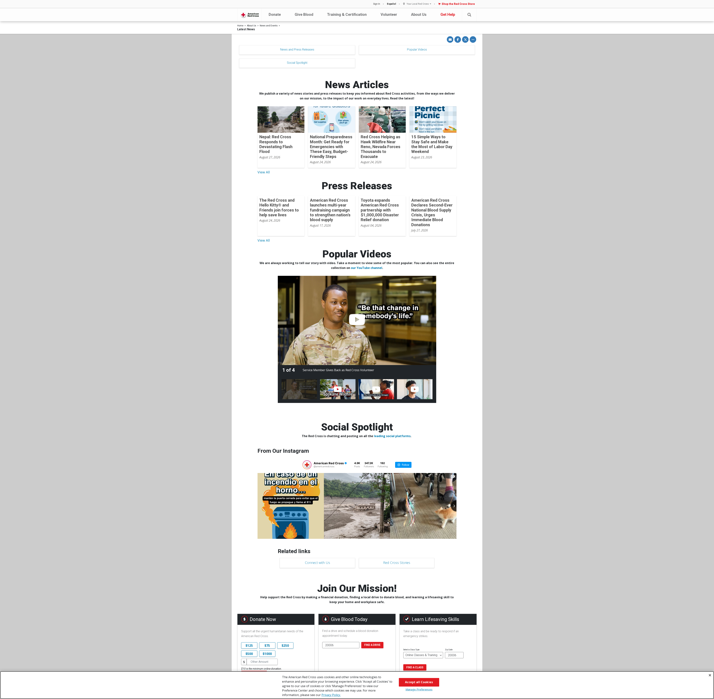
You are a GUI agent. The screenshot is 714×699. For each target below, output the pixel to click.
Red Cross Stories (396, 562)
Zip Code (449, 650)
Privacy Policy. (331, 695)
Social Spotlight (297, 62)
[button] (469, 14)
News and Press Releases (297, 49)
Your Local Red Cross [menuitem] (418, 4)
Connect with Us (317, 562)
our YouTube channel (366, 268)
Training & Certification (347, 14)
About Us (419, 14)
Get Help (447, 14)
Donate (275, 14)
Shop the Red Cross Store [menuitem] (458, 4)
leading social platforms (392, 436)
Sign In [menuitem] (376, 4)
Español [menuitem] (391, 4)
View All (264, 172)
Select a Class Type (411, 650)
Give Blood (304, 14)
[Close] (710, 675)
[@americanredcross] (307, 465)
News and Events (269, 25)
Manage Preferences (419, 689)
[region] (357, 685)
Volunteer (389, 14)
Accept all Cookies (419, 682)
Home (240, 25)
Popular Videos (417, 49)
